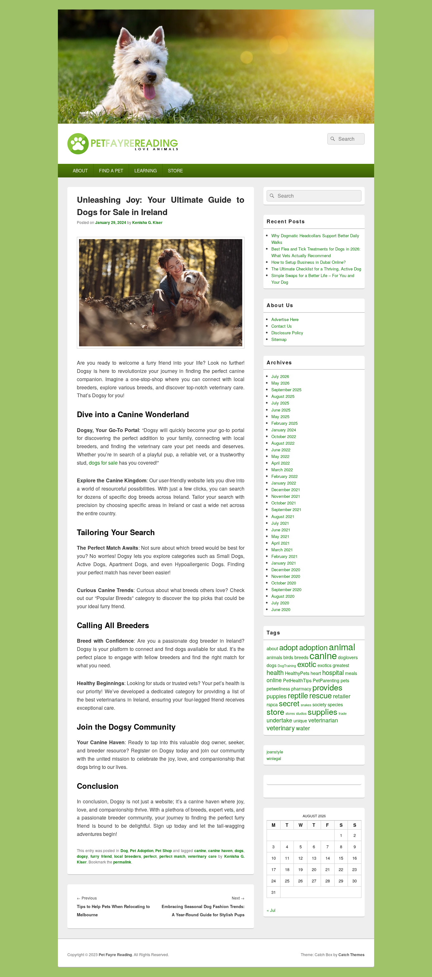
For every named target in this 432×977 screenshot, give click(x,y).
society (319, 704)
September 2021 (286, 509)
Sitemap (279, 339)
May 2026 (280, 383)
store (275, 711)
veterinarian (323, 720)
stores (290, 713)
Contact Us (281, 326)
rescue (320, 695)
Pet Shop (163, 850)
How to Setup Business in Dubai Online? (308, 262)
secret (289, 703)
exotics (324, 665)
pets (345, 680)
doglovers (348, 657)
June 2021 (280, 530)
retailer (341, 696)
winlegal (274, 758)
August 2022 (282, 443)
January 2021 (283, 563)
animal (342, 646)
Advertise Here (285, 319)
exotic (306, 664)
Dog (124, 850)
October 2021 (283, 503)
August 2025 (282, 396)
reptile (298, 695)
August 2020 (282, 596)
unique (300, 720)
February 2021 (284, 556)
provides (327, 687)
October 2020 (283, 583)
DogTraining (287, 665)
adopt (288, 647)
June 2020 (280, 609)
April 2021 (280, 543)
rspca (272, 704)
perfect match (172, 856)
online (274, 680)
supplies (322, 711)
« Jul (271, 910)
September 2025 (286, 389)
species (335, 704)
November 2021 (285, 496)
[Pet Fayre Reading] (216, 121)
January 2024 (283, 430)
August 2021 (282, 516)
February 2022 (284, 476)
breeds (301, 657)
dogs (239, 850)
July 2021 (280, 523)
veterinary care (202, 856)
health (275, 672)
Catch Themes (351, 954)
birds (288, 657)
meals (351, 673)
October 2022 (283, 436)
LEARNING (145, 170)
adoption (313, 647)
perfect (150, 856)
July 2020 (280, 603)
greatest (341, 665)
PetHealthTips (297, 680)
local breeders (127, 856)
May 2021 (280, 536)
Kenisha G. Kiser (147, 222)
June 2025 (280, 410)
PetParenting (326, 680)
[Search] (332, 139)
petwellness (278, 688)
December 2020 (285, 569)
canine (200, 850)
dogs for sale (103, 462)
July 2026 (280, 376)
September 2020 (286, 589)
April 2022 (280, 463)
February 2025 (284, 423)
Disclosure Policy (287, 333)
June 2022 (280, 450)
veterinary (281, 727)
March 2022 (282, 470)
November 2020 (285, 576)
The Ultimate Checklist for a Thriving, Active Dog (316, 269)
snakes (306, 704)
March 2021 (282, 550)
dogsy (82, 856)
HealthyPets (297, 673)
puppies (277, 696)
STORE (175, 170)
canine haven (220, 850)
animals (274, 657)
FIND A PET (111, 170)
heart (316, 673)
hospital (333, 672)
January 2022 (283, 483)
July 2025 (280, 403)
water (303, 728)
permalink (122, 862)
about (272, 648)
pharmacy (301, 688)
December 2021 (285, 489)
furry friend (100, 856)
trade (343, 713)
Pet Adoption (141, 850)
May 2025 (280, 416)
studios (301, 713)
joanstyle (275, 752)
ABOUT (80, 170)
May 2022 (280, 456)
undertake (279, 720)
